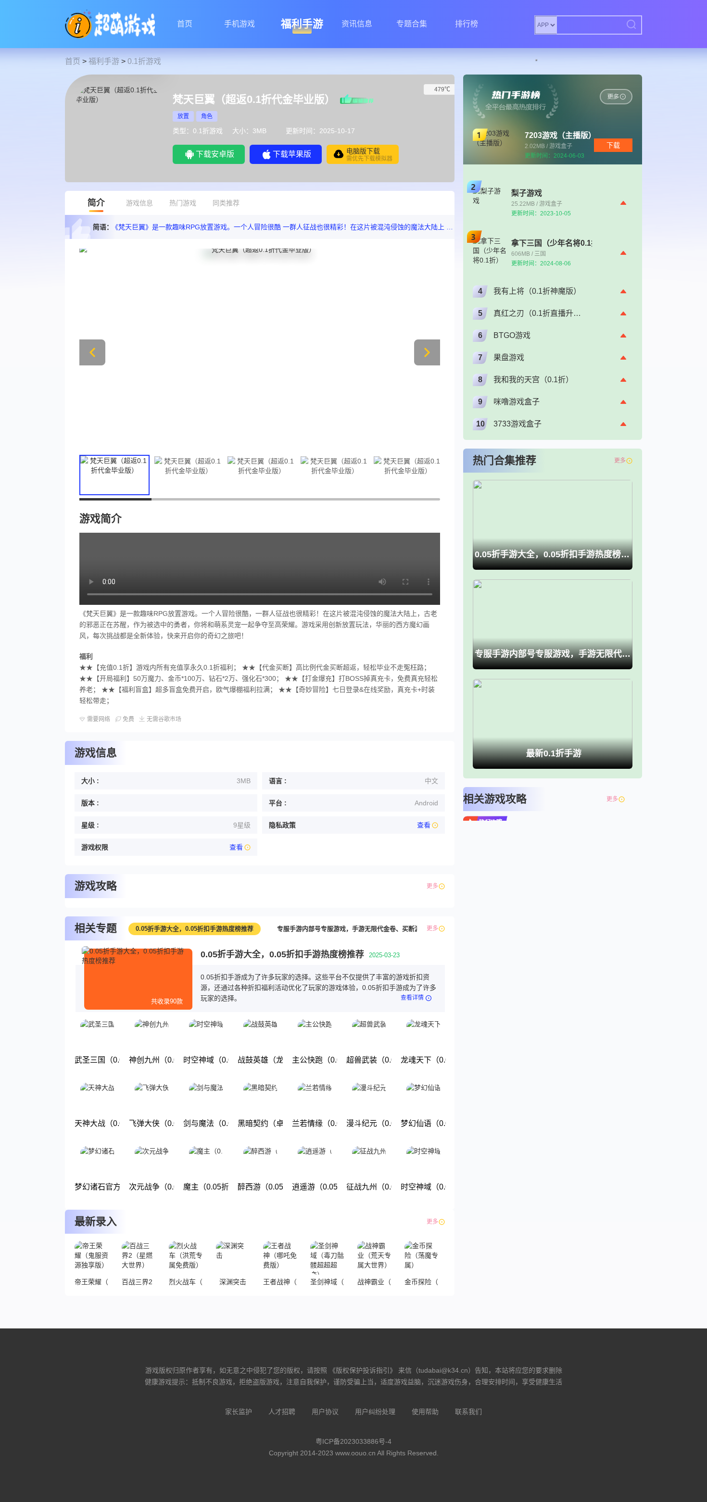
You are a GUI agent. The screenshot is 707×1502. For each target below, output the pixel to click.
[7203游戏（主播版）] (616, 96)
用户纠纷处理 (375, 1411)
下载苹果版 (292, 154)
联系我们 (468, 1411)
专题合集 (411, 24)
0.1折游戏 (144, 61)
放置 (183, 116)
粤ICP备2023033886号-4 (353, 1441)
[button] (427, 352)
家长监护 (238, 1411)
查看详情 (412, 997)
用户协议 (325, 1411)
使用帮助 (425, 1411)
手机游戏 (239, 24)
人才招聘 (281, 1411)
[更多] (629, 799)
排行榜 (466, 24)
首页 (184, 24)
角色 (207, 116)
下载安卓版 (215, 154)
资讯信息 (356, 24)
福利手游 (302, 24)
